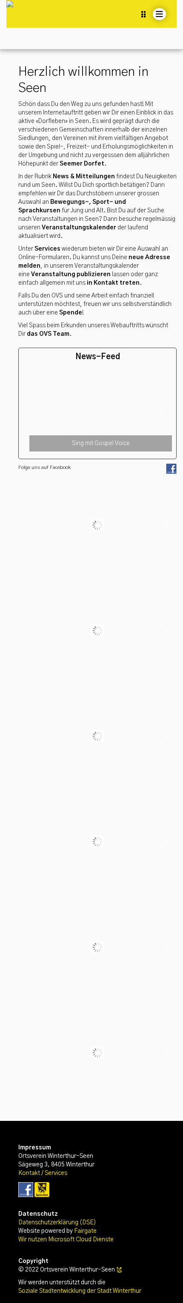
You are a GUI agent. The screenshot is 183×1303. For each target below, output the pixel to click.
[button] (41, 412)
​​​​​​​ (25, 1189)
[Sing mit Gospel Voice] (100, 375)
